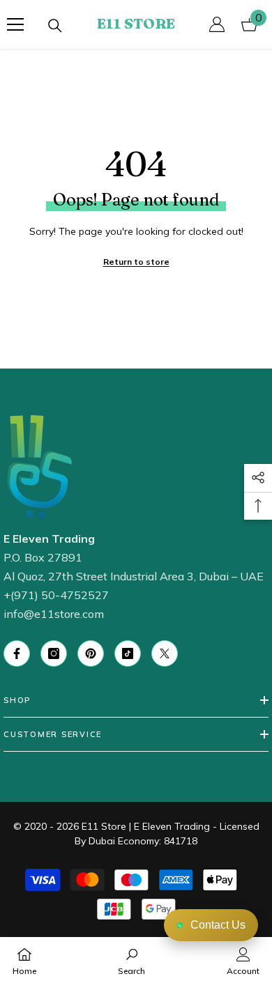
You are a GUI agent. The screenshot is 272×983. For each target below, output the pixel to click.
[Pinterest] (90, 653)
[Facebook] (16, 653)
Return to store (136, 261)
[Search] (55, 25)
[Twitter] (164, 653)
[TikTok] (127, 653)
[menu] (15, 24)
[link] (131, 960)
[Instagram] (53, 653)
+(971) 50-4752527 (56, 595)
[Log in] (217, 24)
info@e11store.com (53, 614)
